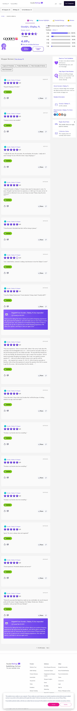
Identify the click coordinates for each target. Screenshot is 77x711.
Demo (45, 682)
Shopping (23, 30)
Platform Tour (33, 667)
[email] (62, 114)
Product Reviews (34, 674)
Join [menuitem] (56, 4)
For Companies (69, 3)
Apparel (28, 30)
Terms (59, 677)
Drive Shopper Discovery (50, 667)
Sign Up (60, 687)
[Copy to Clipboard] (65, 115)
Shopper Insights (48, 679)
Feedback (32, 687)
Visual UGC (32, 680)
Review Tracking (34, 690)
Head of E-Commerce (49, 692)
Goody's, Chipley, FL (30, 26)
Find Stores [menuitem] (5, 4)
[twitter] (57, 114)
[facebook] (55, 114)
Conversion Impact (48, 670)
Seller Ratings (33, 670)
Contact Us (61, 680)
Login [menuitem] (60, 4)
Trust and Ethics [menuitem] (14, 4)
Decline (65, 704)
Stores (2, 16)
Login (59, 684)
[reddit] (60, 114)
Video (31, 684)
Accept (53, 704)
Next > (48, 648)
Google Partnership (62, 667)
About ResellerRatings (63, 670)
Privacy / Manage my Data (64, 690)
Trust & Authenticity (63, 674)
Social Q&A (32, 677)
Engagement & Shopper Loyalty (49, 674)
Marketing (46, 689)
